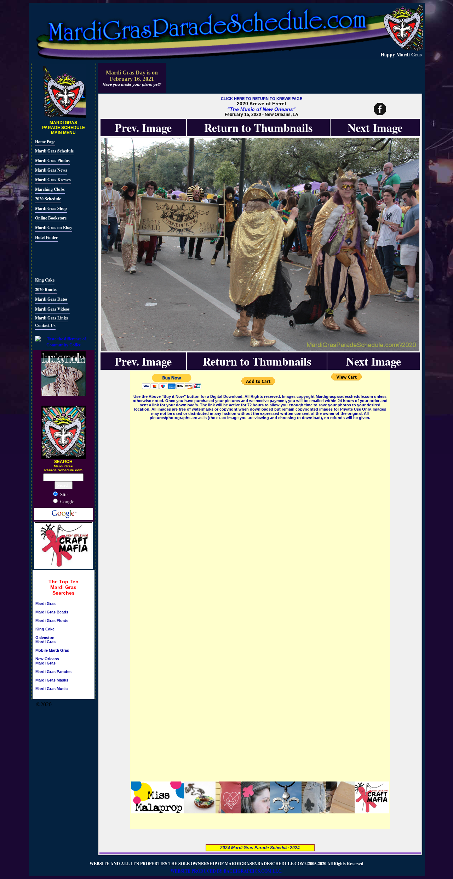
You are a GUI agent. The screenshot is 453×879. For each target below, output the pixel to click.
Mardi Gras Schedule (54, 151)
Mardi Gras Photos (52, 160)
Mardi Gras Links (51, 318)
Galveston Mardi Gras (45, 639)
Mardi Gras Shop (51, 208)
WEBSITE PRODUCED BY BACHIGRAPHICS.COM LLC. (226, 871)
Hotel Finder (46, 237)
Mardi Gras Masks (51, 680)
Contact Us (45, 325)
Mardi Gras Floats (51, 620)
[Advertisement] (56, 258)
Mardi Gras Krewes (53, 180)
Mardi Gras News (51, 170)
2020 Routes (46, 289)
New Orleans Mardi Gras (47, 661)
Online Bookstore (51, 218)
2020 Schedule (48, 199)
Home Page (45, 142)
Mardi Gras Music (51, 688)
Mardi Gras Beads (51, 612)
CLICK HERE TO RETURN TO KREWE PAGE (261, 98)
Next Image (375, 127)
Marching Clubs (50, 189)
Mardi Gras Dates (51, 299)
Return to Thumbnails (258, 127)
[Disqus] (260, 510)
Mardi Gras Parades (53, 671)
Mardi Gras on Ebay (53, 227)
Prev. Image (143, 127)
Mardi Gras (45, 603)
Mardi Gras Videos (52, 309)
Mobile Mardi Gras (52, 650)
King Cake (45, 280)
